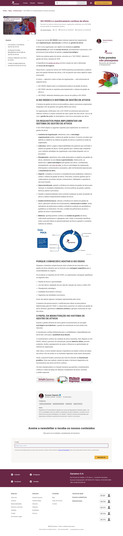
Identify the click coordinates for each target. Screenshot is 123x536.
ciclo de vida (56, 165)
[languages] (90, 3)
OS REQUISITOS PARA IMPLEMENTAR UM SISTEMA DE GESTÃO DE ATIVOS (16, 52)
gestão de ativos (54, 63)
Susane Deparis (46, 30)
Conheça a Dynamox (102, 3)
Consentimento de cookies (77, 529)
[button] (45, 404)
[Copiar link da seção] (28, 46)
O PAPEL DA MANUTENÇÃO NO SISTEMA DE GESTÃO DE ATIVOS (17, 64)
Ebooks (32, 3)
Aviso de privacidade (63, 529)
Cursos (25, 3)
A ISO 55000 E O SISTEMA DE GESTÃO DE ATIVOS (16, 46)
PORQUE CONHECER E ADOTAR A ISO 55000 (17, 59)
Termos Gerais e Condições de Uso (48, 529)
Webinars (41, 3)
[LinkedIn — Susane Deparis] (60, 395)
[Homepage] (15, 3)
